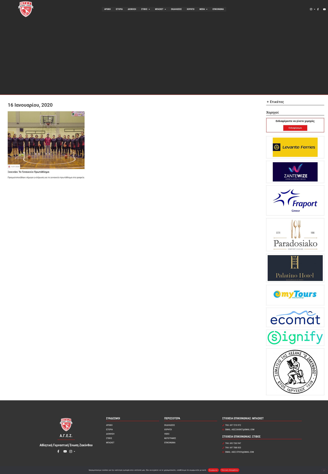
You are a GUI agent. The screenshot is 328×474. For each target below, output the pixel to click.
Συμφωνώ (213, 470)
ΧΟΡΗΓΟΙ (190, 9)
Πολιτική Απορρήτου (229, 470)
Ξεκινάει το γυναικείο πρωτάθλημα (28, 171)
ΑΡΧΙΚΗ (107, 9)
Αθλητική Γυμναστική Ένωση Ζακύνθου (66, 445)
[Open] (315, 9)
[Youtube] (324, 9)
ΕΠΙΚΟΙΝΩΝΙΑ (218, 9)
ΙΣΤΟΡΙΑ (119, 9)
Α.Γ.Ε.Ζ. (66, 435)
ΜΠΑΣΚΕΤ (159, 9)
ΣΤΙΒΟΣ (144, 9)
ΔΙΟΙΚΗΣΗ (132, 9)
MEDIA (202, 9)
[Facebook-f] (318, 9)
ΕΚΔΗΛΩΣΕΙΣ (176, 9)
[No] (324, 470)
